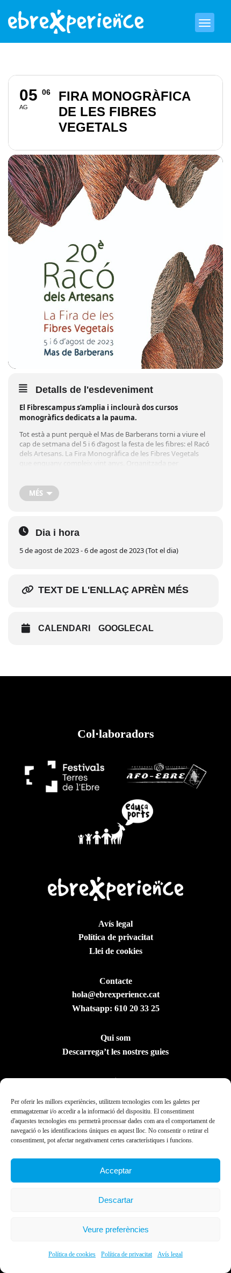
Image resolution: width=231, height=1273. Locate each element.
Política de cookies (72, 1254)
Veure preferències (116, 1229)
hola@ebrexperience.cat (116, 994)
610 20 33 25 (137, 1008)
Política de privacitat (126, 1254)
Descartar (115, 1199)
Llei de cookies (115, 951)
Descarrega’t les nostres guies (115, 1051)
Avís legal (170, 1254)
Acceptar (116, 1170)
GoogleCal (126, 628)
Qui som (115, 1037)
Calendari (64, 628)
